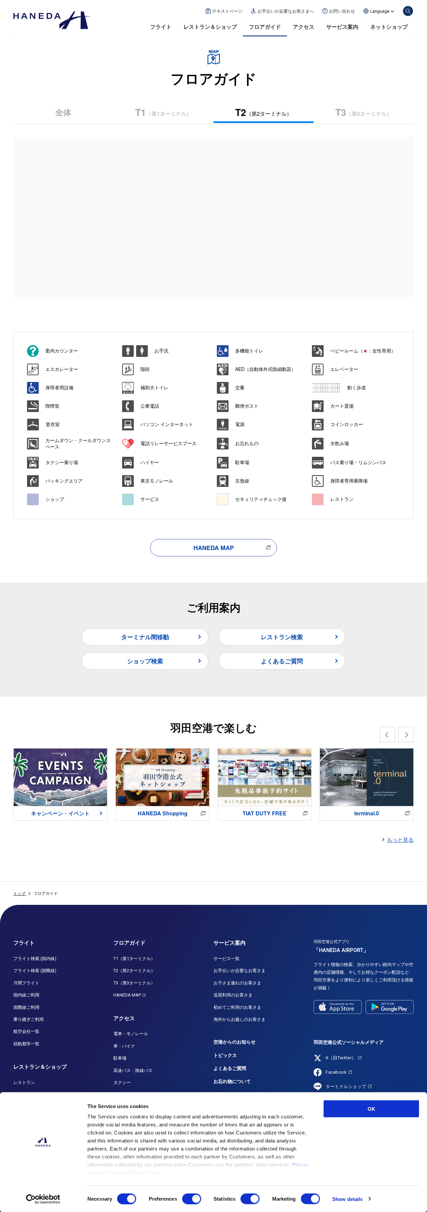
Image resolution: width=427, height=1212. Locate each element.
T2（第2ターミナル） (134, 970)
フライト (160, 27)
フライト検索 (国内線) (34, 958)
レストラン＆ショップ (210, 27)
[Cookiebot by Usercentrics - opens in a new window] (43, 1199)
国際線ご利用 (26, 1007)
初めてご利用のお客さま (237, 1007)
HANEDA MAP (213, 547)
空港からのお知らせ (235, 1042)
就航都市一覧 (26, 1043)
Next (406, 734)
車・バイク (124, 1046)
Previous (387, 734)
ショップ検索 (145, 661)
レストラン (24, 1082)
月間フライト (26, 982)
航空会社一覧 (26, 1031)
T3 (363, 112)
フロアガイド (265, 27)
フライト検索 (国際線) (34, 970)
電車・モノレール (130, 1033)
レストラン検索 (282, 637)
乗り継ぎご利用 (28, 1019)
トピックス (225, 1055)
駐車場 (119, 1058)
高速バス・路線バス (132, 1070)
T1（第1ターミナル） (134, 958)
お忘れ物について (232, 1081)
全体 (63, 112)
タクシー (122, 1082)
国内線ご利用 (26, 994)
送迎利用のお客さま (233, 994)
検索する (408, 11)
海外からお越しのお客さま (240, 1019)
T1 (163, 112)
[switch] (191, 1198)
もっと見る (400, 839)
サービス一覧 (227, 958)
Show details (347, 1199)
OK (371, 1109)
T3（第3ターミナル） (134, 982)
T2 (263, 112)
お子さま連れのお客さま (237, 982)
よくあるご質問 (282, 661)
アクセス (303, 27)
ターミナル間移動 (145, 637)
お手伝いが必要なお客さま (240, 970)
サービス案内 (342, 27)
